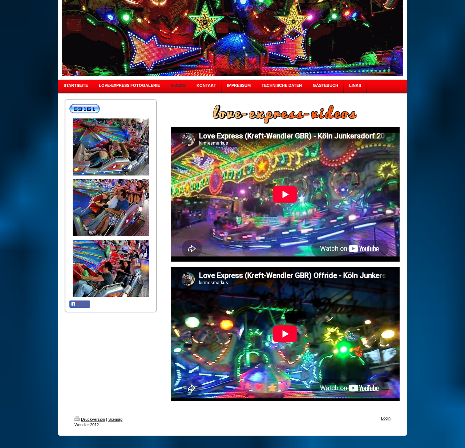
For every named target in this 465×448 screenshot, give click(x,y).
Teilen (82, 304)
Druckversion (93, 419)
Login (386, 418)
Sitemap (115, 419)
